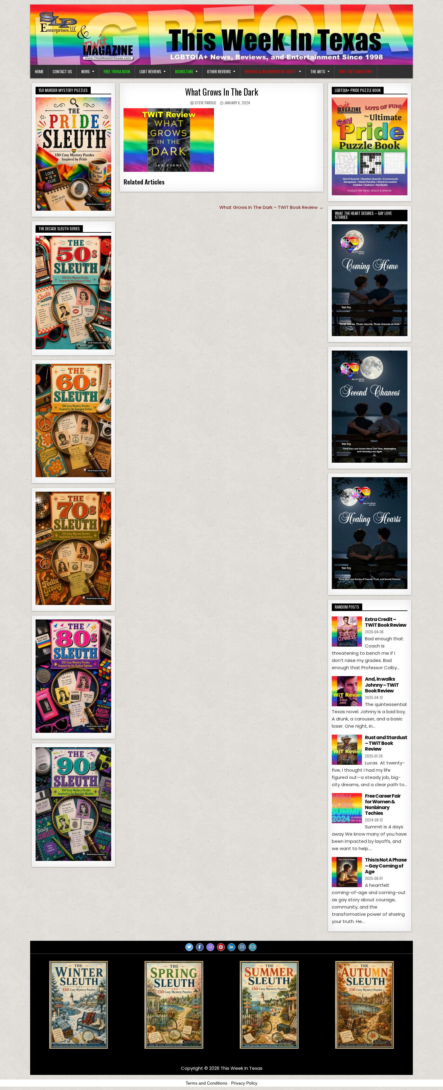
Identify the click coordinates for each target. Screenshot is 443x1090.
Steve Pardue (205, 102)
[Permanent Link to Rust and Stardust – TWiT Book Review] (347, 750)
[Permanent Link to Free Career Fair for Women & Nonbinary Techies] (347, 808)
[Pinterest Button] (221, 947)
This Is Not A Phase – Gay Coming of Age (386, 865)
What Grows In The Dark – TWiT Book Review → (271, 207)
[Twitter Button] (189, 947)
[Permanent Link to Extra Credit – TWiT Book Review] (347, 631)
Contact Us (62, 71)
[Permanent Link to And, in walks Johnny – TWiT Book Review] (347, 691)
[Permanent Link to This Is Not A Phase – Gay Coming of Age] (347, 872)
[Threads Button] (210, 947)
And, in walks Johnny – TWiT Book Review (382, 685)
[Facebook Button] (200, 947)
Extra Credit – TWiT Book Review (385, 622)
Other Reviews (219, 71)
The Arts (317, 71)
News (85, 71)
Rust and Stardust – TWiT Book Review (386, 743)
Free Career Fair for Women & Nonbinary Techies (383, 804)
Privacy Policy (244, 1083)
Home (39, 71)
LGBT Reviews (150, 71)
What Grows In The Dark (221, 92)
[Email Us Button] (252, 947)
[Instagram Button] (242, 947)
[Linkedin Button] (231, 947)
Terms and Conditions (206, 1083)
